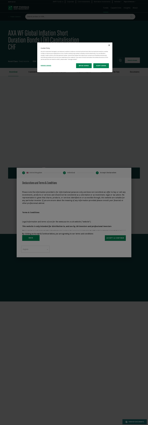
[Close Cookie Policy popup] (109, 45)
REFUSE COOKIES (84, 66)
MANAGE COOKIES (46, 65)
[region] (74, 57)
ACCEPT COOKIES (101, 66)
